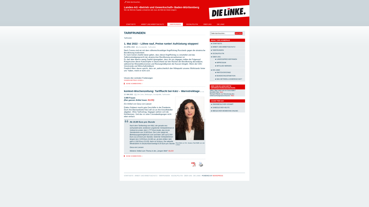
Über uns (207, 24)
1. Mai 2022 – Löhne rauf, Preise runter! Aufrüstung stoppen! (161, 43)
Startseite (131, 24)
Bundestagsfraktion (226, 76)
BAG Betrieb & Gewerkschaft (229, 79)
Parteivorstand (224, 72)
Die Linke (220, 24)
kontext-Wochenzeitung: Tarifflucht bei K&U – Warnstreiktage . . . (164, 91)
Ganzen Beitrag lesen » (134, 80)
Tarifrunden (175, 24)
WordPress (218, 176)
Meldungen (148, 94)
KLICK (151, 100)
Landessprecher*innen (227, 59)
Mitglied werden (224, 66)
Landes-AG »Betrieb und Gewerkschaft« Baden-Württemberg (161, 7)
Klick (221, 92)
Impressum (221, 62)
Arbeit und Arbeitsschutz (152, 24)
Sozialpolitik (192, 24)
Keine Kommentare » (134, 83)
